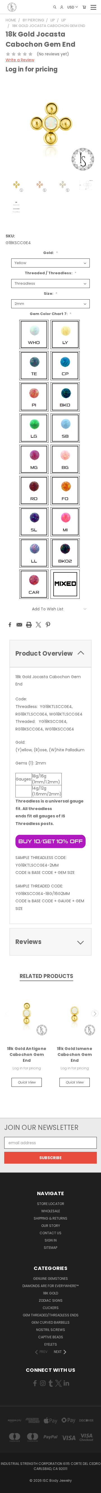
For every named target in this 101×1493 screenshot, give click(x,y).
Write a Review (20, 60)
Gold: (50, 252)
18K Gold (50, 1293)
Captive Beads (50, 1337)
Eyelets (50, 1344)
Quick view (27, 1082)
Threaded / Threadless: (50, 273)
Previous (6, 1013)
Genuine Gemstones (50, 1278)
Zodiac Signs (51, 1300)
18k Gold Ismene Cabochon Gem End (74, 1054)
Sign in (51, 1240)
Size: (50, 293)
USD (70, 7)
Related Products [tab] (46, 976)
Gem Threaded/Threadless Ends (51, 1315)
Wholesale (50, 1211)
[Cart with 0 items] (84, 7)
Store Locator (50, 1203)
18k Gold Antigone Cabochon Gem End (26, 1054)
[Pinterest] (48, 625)
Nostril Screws (50, 1329)
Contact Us (50, 1233)
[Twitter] (38, 625)
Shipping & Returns (50, 1218)
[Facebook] (10, 625)
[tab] (50, 653)
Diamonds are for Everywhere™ (50, 1285)
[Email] (19, 625)
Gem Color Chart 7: (51, 313)
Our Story (50, 1225)
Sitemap (50, 1247)
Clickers (51, 1307)
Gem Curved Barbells (50, 1322)
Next (94, 1013)
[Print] (29, 625)
